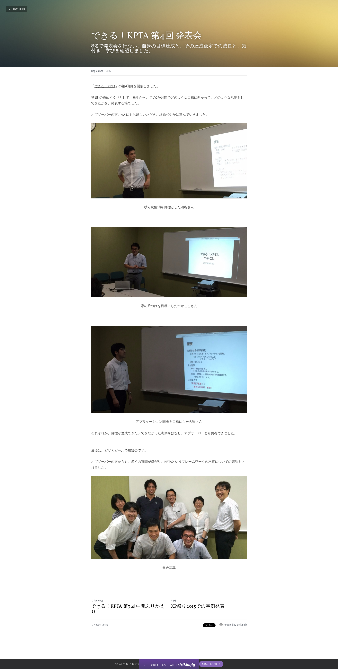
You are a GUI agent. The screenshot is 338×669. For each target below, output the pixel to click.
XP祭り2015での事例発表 (198, 606)
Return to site (18, 9)
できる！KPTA (104, 86)
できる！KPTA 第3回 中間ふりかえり (128, 609)
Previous (98, 600)
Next (173, 600)
